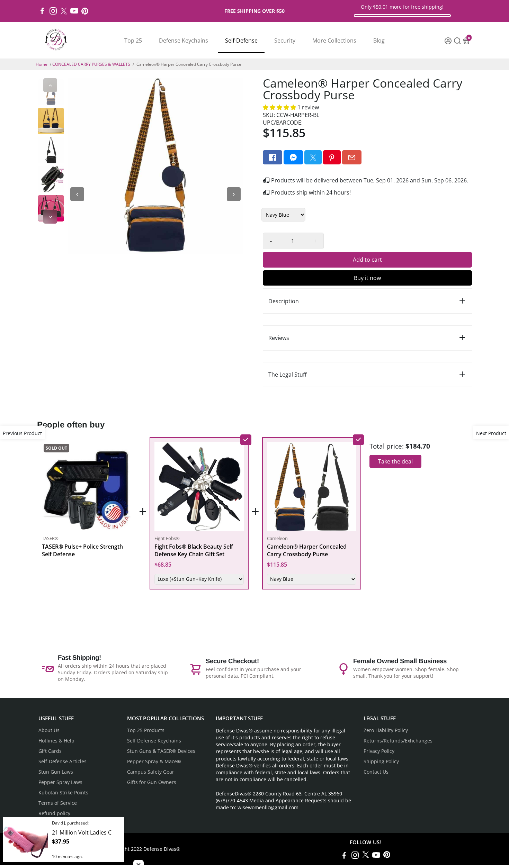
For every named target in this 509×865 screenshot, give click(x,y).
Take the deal (395, 461)
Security (284, 40)
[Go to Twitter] (63, 11)
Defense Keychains (183, 40)
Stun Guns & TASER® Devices (161, 751)
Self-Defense (241, 40)
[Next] (50, 217)
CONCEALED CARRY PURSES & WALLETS (91, 64)
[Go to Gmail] (351, 157)
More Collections (334, 40)
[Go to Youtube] (74, 11)
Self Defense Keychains (154, 741)
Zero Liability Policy (386, 730)
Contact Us (376, 772)
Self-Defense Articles (62, 761)
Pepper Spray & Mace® (154, 761)
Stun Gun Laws (55, 772)
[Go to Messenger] (293, 157)
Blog (379, 40)
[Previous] (50, 85)
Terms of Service (57, 803)
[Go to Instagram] (53, 11)
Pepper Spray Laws (60, 782)
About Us (49, 730)
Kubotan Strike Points (63, 793)
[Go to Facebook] (42, 11)
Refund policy (54, 813)
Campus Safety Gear (150, 772)
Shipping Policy (381, 761)
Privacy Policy (379, 751)
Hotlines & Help (56, 741)
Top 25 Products (145, 730)
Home (41, 64)
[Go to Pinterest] (84, 11)
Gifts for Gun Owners (151, 782)
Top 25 (133, 40)
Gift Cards (50, 751)
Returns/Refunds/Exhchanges (398, 741)
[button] (280, 107)
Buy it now (367, 278)
